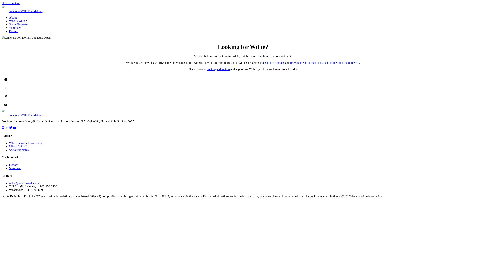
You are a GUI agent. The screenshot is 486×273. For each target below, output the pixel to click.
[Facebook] (6, 88)
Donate (13, 31)
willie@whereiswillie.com (24, 183)
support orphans (274, 62)
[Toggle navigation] (43, 12)
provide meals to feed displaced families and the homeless (324, 62)
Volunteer (15, 27)
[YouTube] (6, 104)
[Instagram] (6, 79)
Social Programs (19, 24)
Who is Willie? (18, 21)
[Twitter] (6, 96)
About (13, 17)
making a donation (218, 69)
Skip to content (11, 3)
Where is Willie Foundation (25, 143)
